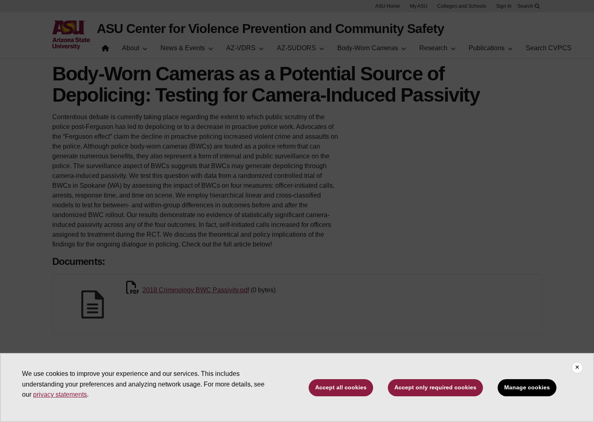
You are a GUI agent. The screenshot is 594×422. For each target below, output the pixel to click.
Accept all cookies (341, 387)
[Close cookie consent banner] (577, 367)
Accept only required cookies (435, 387)
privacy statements (60, 394)
